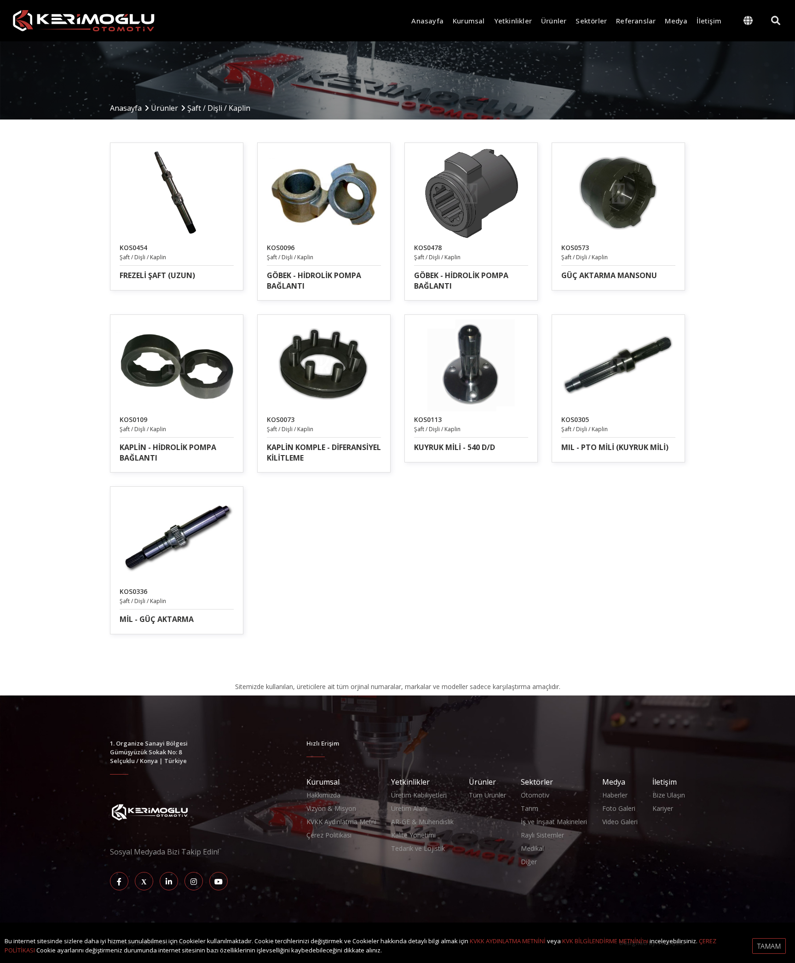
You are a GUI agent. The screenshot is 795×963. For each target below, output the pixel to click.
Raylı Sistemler (542, 835)
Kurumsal (469, 20)
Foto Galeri (618, 808)
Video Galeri (620, 821)
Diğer (529, 861)
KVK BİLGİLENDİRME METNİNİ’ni (605, 941)
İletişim (709, 20)
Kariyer (662, 808)
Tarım (529, 808)
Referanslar (636, 20)
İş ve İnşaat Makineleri (554, 821)
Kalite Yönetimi (413, 835)
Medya (676, 20)
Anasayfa (427, 20)
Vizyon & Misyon (331, 808)
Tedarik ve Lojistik (418, 848)
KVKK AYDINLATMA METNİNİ (508, 941)
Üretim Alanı (409, 808)
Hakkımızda (323, 795)
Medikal (532, 848)
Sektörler (591, 20)
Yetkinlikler (513, 20)
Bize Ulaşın (668, 795)
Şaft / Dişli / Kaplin (218, 108)
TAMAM (769, 946)
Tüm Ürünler (487, 795)
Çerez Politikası (328, 835)
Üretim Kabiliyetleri (419, 795)
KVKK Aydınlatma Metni (341, 821)
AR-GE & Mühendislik (422, 821)
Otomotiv (535, 795)
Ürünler (553, 20)
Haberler (615, 795)
